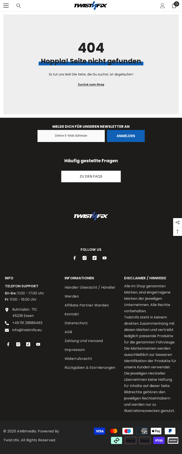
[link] (91, 216)
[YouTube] (104, 258)
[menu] (6, 5)
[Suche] (18, 5)
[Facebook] (74, 258)
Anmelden (126, 135)
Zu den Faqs (91, 176)
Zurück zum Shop (91, 84)
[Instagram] (84, 258)
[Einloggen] (162, 5)
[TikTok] (94, 258)
